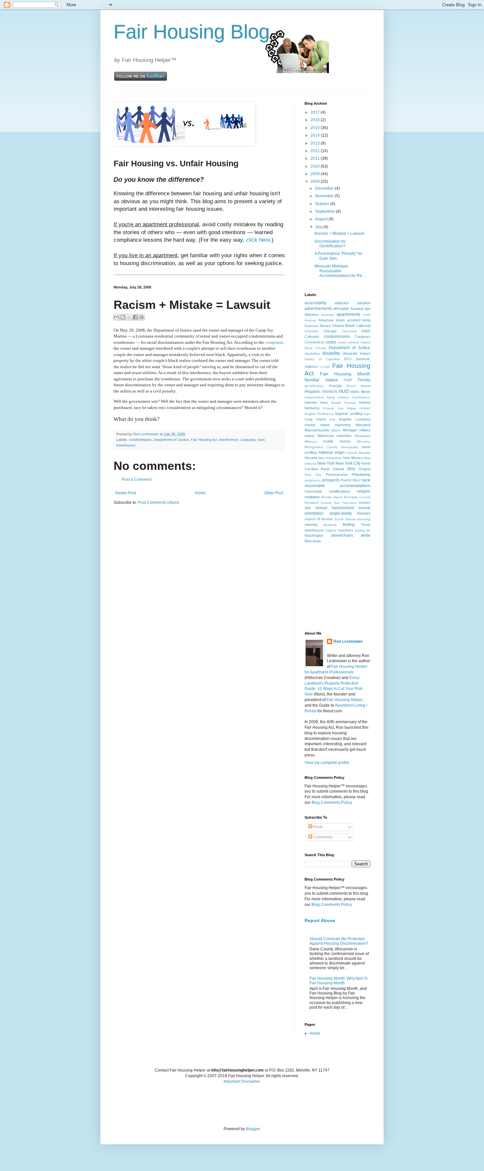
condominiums (140, 440)
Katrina (364, 402)
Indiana (343, 397)
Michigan (350, 430)
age (367, 309)
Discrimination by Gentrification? (329, 243)
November (325, 196)
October (322, 204)
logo (367, 414)
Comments (322, 837)
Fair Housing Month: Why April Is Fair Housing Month (338, 980)
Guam (351, 386)
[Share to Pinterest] (141, 317)
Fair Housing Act (204, 440)
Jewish (336, 402)
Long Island (315, 419)
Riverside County (357, 497)
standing (363, 519)
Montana (363, 441)
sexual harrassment (334, 507)
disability (331, 353)
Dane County (315, 348)
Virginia (330, 530)
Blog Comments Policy (331, 802)
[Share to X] (129, 317)
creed (342, 342)
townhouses (126, 445)
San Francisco (345, 502)
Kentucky (312, 408)
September (325, 211)
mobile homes (336, 441)
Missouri (311, 441)
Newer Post (125, 493)
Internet (311, 402)
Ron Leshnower (348, 641)
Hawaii (365, 386)
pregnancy (313, 480)
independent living (320, 397)
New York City (348, 463)
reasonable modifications (327, 491)
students (329, 525)
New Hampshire (330, 458)
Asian (340, 320)
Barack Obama (332, 326)
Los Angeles (341, 419)
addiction (342, 303)
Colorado (312, 337)
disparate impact (356, 353)
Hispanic (312, 391)
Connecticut (314, 342)
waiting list (362, 530)
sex (308, 507)
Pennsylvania (336, 475)
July (319, 227)
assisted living (359, 320)
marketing (343, 425)
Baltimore (312, 326)
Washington (314, 535)
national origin (331, 452)
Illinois (365, 392)
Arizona (310, 320)
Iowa (324, 402)
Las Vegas (347, 408)
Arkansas (326, 320)
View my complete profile (327, 762)
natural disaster (358, 452)
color (366, 331)
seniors (364, 502)
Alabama (311, 314)
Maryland (363, 425)
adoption (363, 303)
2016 (315, 120)
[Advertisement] (337, 587)
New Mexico (353, 458)
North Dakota (332, 469)
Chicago (329, 331)
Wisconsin (313, 541)
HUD (344, 391)
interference (228, 440)
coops (330, 342)
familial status (321, 379)
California (363, 326)
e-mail (325, 366)
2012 (315, 151)
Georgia (335, 386)
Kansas (350, 402)
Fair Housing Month (345, 373)
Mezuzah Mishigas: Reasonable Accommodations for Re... (339, 271)
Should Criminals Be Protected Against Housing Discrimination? (338, 941)
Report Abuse (320, 920)
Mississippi (362, 436)
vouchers (345, 530)
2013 (315, 143)
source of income (319, 519)
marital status (317, 425)
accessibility (315, 303)
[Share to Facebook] (135, 317)
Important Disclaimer (242, 1081)
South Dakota (345, 519)
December (325, 188)
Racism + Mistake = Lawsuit (339, 233)
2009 (315, 174)
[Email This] (116, 317)
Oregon (364, 469)
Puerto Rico (350, 480)
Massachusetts (317, 430)
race (261, 440)
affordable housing (348, 309)
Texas (365, 525)
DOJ (348, 359)
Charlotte (311, 331)
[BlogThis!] (123, 317)
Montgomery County (321, 447)
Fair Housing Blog (192, 32)
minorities (344, 436)
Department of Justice (171, 440)
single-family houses (350, 513)
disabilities (312, 353)
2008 (315, 181)
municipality (349, 447)
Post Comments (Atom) (158, 502)
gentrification (314, 386)
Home (200, 493)
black (350, 325)
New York (326, 463)
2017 (315, 112)
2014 (315, 135)
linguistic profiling (349, 414)
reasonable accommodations (337, 485)
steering (311, 525)
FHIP (348, 380)
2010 (315, 166)
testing (349, 524)
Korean (328, 408)
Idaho (354, 392)
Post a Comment (136, 479)
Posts (317, 827)
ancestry (327, 314)
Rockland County (318, 502)
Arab (366, 314)
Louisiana (247, 440)
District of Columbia (322, 359)
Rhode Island (331, 497)
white (365, 535)
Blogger (253, 1129)
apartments (348, 314)
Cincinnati (349, 331)
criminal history (359, 342)
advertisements (318, 308)
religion (363, 491)
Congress (362, 337)
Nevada (311, 458)
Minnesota (325, 436)
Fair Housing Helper (345, 699)
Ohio (351, 469)
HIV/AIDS (329, 392)
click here (258, 240)
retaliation (312, 497)
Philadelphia (361, 475)
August (322, 219)
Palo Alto (313, 475)
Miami (336, 430)
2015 (315, 127)
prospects (330, 480)
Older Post (273, 493)
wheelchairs (342, 535)
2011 (315, 158)
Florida (364, 380)
